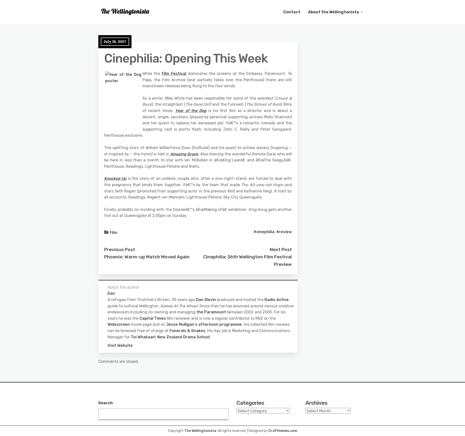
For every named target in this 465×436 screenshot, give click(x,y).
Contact (291, 12)
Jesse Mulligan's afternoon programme (204, 324)
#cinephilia (264, 232)
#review (284, 232)
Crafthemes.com (282, 431)
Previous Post (119, 249)
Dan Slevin (206, 299)
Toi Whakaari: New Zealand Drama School (170, 337)
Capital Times (153, 318)
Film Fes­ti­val (174, 73)
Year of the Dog (190, 110)
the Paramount (211, 312)
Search (105, 403)
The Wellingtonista (200, 431)
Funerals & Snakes (187, 330)
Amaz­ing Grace (184, 154)
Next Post (281, 249)
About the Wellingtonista (333, 12)
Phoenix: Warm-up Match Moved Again (147, 257)
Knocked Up (115, 178)
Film (113, 232)
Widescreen (119, 324)
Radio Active (276, 299)
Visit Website (120, 345)
